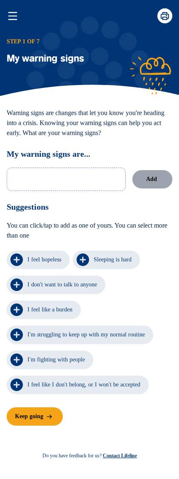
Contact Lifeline (120, 456)
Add (151, 179)
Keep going (29, 416)
